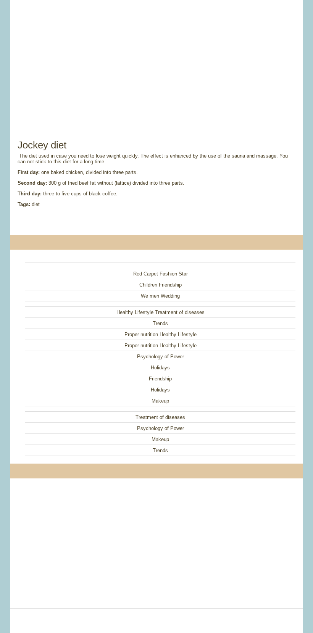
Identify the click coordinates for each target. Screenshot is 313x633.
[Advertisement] (156, 61)
